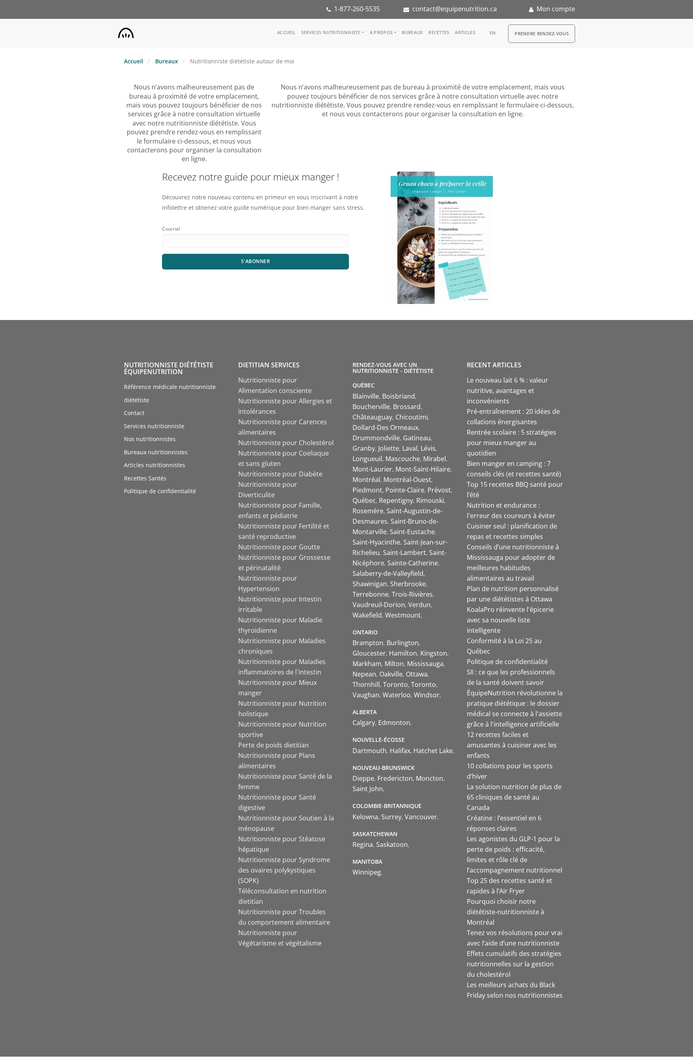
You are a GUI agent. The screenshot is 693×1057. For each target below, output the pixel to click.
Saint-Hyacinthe (376, 542)
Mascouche (402, 458)
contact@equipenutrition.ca (454, 8)
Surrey (391, 816)
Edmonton (394, 722)
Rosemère (368, 510)
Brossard (407, 406)
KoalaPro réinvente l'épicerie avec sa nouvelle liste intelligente (510, 620)
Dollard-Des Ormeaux (385, 427)
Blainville (366, 396)
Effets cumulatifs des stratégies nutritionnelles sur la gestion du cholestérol (514, 964)
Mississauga (425, 663)
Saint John (368, 788)
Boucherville (371, 406)
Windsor (427, 694)
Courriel (171, 228)
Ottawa (417, 674)
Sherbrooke (408, 583)
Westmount (403, 615)
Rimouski (430, 500)
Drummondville (376, 437)
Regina (363, 844)
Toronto (395, 684)
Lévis (428, 448)
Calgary (364, 722)
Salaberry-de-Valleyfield (388, 573)
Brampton (368, 642)
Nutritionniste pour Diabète (280, 474)
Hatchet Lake (433, 750)
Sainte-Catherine (412, 563)
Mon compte (556, 8)
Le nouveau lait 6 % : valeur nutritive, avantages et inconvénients (507, 390)
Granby (364, 448)
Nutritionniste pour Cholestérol (286, 442)
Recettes (438, 32)
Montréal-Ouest (407, 479)
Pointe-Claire (404, 490)
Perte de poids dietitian (273, 745)
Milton (394, 663)
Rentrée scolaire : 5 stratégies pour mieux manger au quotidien (511, 443)
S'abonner (255, 261)
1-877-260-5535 (357, 8)
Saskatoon (392, 844)
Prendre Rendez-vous (542, 33)
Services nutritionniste (331, 32)
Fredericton (395, 778)
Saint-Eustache (412, 531)
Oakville (391, 674)
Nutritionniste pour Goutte (279, 547)
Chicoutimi (411, 417)
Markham (367, 663)
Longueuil (367, 458)
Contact (134, 413)
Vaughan (366, 694)
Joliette (388, 448)
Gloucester (369, 653)
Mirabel (434, 458)
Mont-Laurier (372, 469)
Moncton (429, 778)
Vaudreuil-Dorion (379, 604)
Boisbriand (398, 396)
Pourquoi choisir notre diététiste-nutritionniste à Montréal (505, 912)
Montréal (366, 479)
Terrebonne (371, 594)
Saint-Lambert (404, 552)
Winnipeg (367, 872)
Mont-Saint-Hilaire (422, 469)
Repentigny (396, 500)
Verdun (419, 604)
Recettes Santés (145, 478)
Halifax (400, 750)
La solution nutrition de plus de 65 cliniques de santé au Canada (514, 797)
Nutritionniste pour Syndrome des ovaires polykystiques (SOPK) (284, 870)
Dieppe (363, 778)
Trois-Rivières (412, 594)
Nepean (364, 674)
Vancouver (421, 816)
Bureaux (412, 32)
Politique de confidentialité (160, 491)
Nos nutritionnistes (150, 439)
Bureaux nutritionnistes (156, 452)
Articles (465, 32)
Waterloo (397, 694)
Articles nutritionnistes (154, 465)
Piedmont (367, 490)
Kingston (433, 653)
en (493, 33)
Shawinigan (370, 583)
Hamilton (403, 653)
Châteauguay (372, 417)
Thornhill (366, 684)
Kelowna (365, 816)
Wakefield (367, 615)
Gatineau (417, 437)
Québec (364, 500)
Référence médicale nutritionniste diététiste (170, 393)
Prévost (439, 490)
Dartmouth (370, 750)
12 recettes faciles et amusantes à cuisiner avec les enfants (512, 745)
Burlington (403, 642)
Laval (409, 448)
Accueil (286, 32)
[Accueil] (126, 31)
